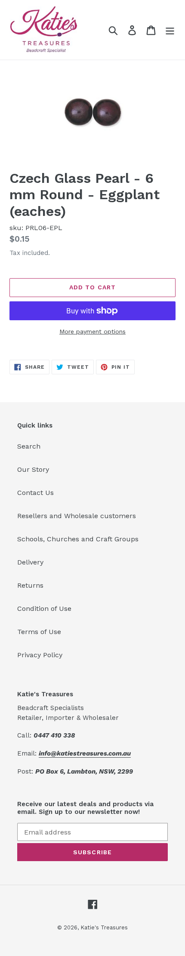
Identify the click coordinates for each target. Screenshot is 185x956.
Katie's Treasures (104, 927)
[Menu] (169, 29)
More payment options (92, 331)
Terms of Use (39, 632)
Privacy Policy (39, 655)
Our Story (33, 469)
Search (28, 446)
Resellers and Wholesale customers (76, 516)
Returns (30, 585)
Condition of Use (44, 608)
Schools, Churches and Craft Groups (78, 539)
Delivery (30, 562)
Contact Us (35, 493)
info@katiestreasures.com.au (85, 753)
